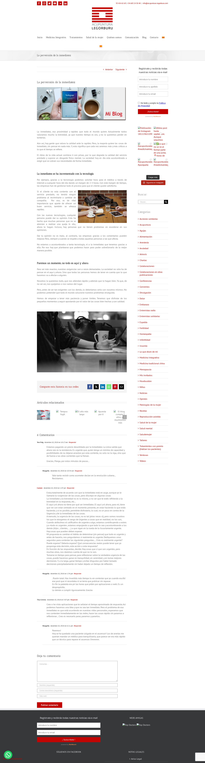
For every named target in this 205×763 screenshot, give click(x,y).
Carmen (40, 488)
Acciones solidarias (149, 218)
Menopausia (145, 369)
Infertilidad (145, 339)
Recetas (143, 410)
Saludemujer (146, 434)
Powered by (12, 758)
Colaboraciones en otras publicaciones (151, 273)
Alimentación (146, 236)
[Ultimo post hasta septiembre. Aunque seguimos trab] (161, 134)
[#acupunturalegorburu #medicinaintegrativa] (145, 149)
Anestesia (144, 242)
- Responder (72, 442)
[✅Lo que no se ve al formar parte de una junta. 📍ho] (161, 149)
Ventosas (144, 455)
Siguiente (120, 69)
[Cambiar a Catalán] (163, 37)
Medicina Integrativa (149, 357)
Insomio (143, 345)
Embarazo (144, 304)
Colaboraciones (147, 266)
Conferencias (146, 280)
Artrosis (143, 254)
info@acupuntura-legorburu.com (155, 3)
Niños (142, 387)
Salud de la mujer (148, 422)
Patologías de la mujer (150, 404)
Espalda (143, 322)
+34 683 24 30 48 (134, 3)
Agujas (143, 230)
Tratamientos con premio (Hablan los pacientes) (151, 447)
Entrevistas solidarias (150, 316)
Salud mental (146, 428)
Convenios (144, 286)
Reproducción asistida (150, 416)
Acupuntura (145, 224)
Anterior (109, 69)
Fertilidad (144, 328)
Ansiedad (144, 248)
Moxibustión (146, 381)
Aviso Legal (136, 755)
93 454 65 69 (121, 3)
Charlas (143, 260)
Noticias (143, 393)
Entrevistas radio (147, 310)
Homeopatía (145, 334)
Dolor (142, 298)
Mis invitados (146, 375)
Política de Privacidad (136, 761)
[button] (8, 755)
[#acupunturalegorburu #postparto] (145, 165)
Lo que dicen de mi (149, 351)
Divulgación (145, 292)
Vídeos (143, 461)
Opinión (143, 398)
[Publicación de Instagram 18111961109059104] (145, 134)
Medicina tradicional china (152, 363)
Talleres (143, 440)
